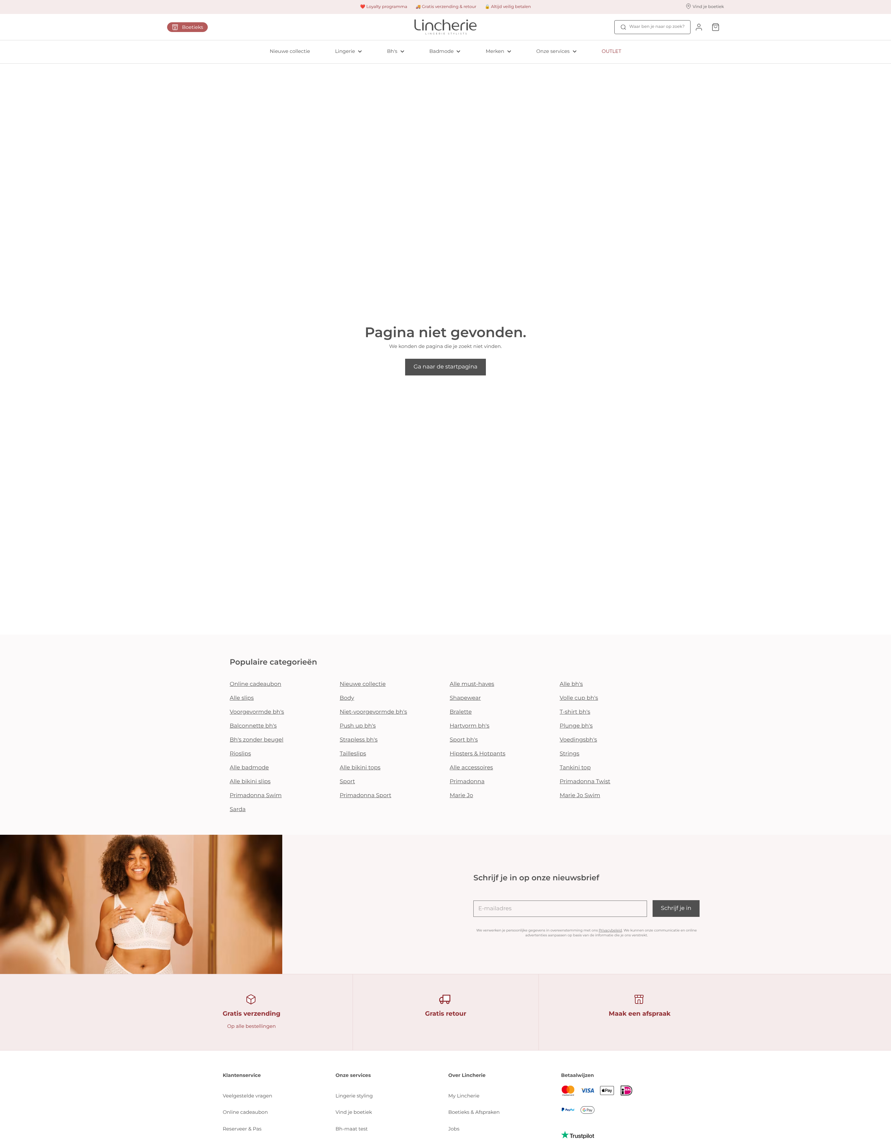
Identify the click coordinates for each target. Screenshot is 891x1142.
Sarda (238, 809)
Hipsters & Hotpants (477, 754)
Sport (347, 781)
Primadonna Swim (256, 795)
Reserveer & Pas (242, 1129)
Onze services (553, 51)
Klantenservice (242, 1075)
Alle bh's (571, 684)
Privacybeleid (610, 930)
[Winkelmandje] (715, 27)
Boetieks (192, 27)
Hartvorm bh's (469, 726)
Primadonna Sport (365, 795)
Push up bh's (358, 726)
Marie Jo (461, 795)
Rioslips (240, 754)
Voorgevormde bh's (257, 712)
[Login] (699, 27)
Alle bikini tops (360, 767)
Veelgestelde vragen (247, 1096)
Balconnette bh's (253, 726)
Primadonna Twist (585, 781)
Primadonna (467, 781)
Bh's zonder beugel (256, 740)
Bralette (461, 712)
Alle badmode (249, 767)
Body (347, 698)
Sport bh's (464, 740)
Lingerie (345, 51)
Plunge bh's (576, 726)
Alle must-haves (472, 684)
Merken (495, 51)
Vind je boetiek (354, 1112)
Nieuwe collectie (290, 51)
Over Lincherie (467, 1075)
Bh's (392, 51)
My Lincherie (464, 1096)
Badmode (441, 51)
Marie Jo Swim (580, 795)
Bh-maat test (352, 1129)
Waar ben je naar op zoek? (657, 26)
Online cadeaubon (255, 684)
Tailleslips (353, 754)
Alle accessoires (471, 767)
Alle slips (242, 698)
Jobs (453, 1129)
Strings (569, 754)
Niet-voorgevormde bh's (373, 712)
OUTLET (611, 51)
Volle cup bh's (579, 698)
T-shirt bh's (575, 712)
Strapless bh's (359, 740)
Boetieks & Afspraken (474, 1112)
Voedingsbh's (578, 740)
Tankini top (575, 767)
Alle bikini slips (250, 781)
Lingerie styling (354, 1096)
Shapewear (465, 698)
